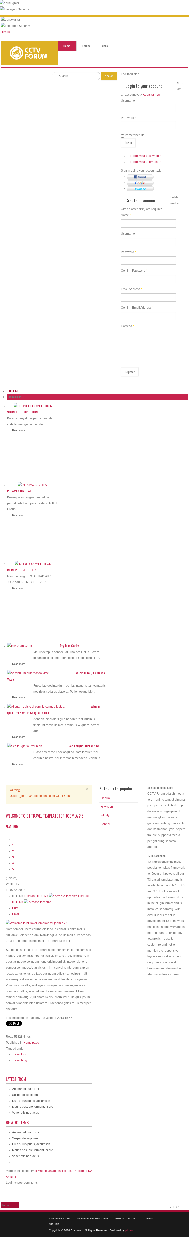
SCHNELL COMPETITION (22, 411)
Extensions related (92, 1218)
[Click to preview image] (37, 923)
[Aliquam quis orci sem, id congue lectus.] (36, 706)
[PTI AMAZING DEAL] (33, 485)
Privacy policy (126, 1218)
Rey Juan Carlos (69, 645)
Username (129, 233)
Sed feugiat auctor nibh (83, 745)
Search (109, 76)
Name (126, 215)
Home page (31, 1042)
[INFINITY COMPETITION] (33, 563)
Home (66, 46)
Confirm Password (134, 270)
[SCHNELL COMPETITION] (33, 406)
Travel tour (19, 1054)
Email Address (131, 289)
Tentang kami (59, 1218)
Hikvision (107, 806)
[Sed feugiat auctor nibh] (24, 746)
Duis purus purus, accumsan (31, 1101)
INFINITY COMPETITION (21, 569)
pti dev (129, 1230)
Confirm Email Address (137, 307)
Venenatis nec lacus (25, 1112)
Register (130, 372)
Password (128, 252)
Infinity (105, 815)
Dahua (105, 798)
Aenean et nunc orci (25, 1089)
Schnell (106, 824)
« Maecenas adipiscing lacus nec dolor (61, 1171)
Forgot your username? (145, 162)
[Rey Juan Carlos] (20, 645)
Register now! (152, 94)
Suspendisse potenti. (26, 1095)
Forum (86, 46)
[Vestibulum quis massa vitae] (28, 673)
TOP (176, 1207)
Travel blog (19, 1060)
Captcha (127, 326)
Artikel (105, 46)
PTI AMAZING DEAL (19, 490)
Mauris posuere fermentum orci (33, 1106)
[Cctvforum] (29, 53)
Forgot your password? (145, 156)
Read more (18, 430)
